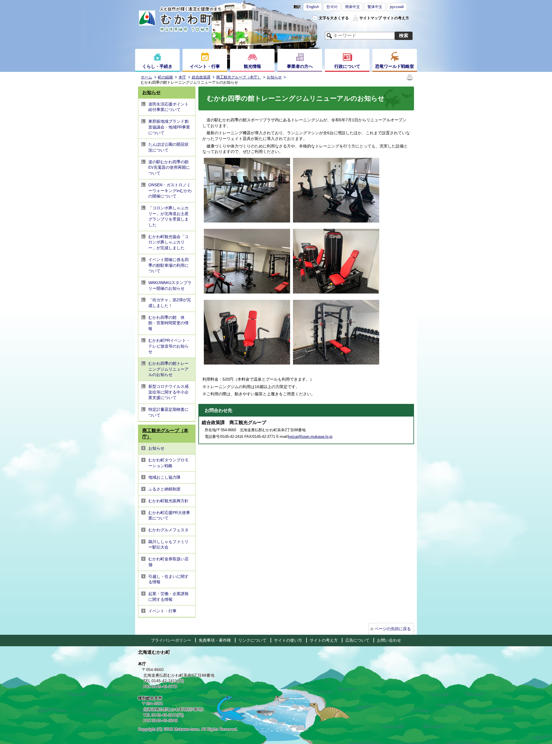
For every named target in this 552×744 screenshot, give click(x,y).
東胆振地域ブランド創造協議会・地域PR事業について (169, 127)
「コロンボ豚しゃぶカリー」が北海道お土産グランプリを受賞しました (168, 216)
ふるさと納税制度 (164, 489)
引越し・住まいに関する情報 (168, 579)
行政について (347, 66)
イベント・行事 (205, 66)
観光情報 (252, 66)
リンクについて (252, 640)
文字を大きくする (334, 18)
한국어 (332, 7)
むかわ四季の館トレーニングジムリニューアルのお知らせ (168, 369)
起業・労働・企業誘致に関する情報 (168, 596)
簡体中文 (352, 7)
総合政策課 (201, 77)
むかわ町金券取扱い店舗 (168, 562)
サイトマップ (370, 18)
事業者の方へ (300, 66)
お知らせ (274, 77)
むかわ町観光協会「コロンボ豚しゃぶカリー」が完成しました (168, 242)
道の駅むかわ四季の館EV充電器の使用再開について (169, 167)
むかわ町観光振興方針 (168, 500)
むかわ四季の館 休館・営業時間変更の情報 (168, 323)
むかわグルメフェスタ (168, 530)
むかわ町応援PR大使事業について (169, 515)
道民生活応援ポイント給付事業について (168, 107)
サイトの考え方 (396, 18)
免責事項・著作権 (215, 640)
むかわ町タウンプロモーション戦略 (168, 463)
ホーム (146, 77)
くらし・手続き (157, 66)
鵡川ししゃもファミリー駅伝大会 (168, 544)
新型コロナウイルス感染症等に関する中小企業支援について (168, 392)
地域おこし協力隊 (164, 477)
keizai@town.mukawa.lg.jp (310, 436)
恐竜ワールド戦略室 (394, 66)
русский (397, 7)
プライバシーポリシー (171, 640)
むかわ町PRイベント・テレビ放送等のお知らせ (169, 346)
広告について (357, 640)
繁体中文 (374, 7)
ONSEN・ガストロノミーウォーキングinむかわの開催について (170, 190)
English (312, 7)
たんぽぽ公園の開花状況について (168, 147)
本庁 (182, 77)
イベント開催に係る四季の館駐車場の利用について (168, 265)
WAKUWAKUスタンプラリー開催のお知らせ (169, 285)
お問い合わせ (389, 640)
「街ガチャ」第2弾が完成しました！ (169, 303)
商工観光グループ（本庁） (238, 77)
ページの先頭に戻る (393, 628)
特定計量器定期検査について (168, 412)
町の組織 (165, 77)
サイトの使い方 (288, 640)
